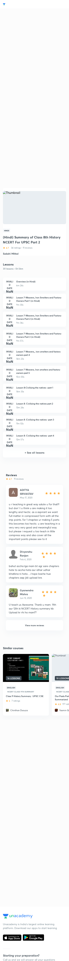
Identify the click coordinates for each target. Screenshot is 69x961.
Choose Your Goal (19, 4)
